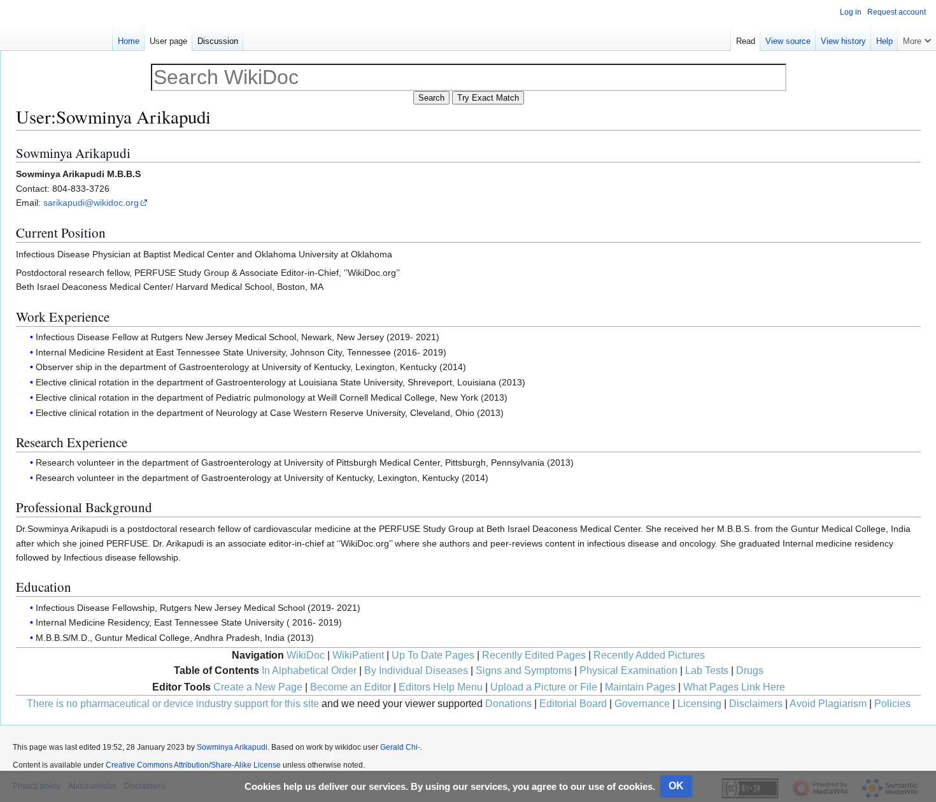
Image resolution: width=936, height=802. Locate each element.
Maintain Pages (640, 687)
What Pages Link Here (734, 687)
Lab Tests (706, 670)
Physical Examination (628, 670)
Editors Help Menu (441, 687)
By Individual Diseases (416, 670)
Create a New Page (257, 687)
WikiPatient (358, 655)
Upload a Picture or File (543, 687)
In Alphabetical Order (309, 670)
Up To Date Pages (433, 655)
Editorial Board (573, 703)
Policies (892, 703)
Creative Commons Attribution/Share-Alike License (193, 765)
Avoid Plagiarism (828, 703)
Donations (508, 703)
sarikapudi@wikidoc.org (91, 202)
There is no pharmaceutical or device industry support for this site (173, 703)
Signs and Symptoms (524, 670)
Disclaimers (756, 703)
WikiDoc (306, 655)
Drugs (749, 670)
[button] (917, 38)
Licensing (699, 703)
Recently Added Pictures (649, 655)
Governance (642, 703)
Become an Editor (350, 687)
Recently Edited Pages (534, 655)
